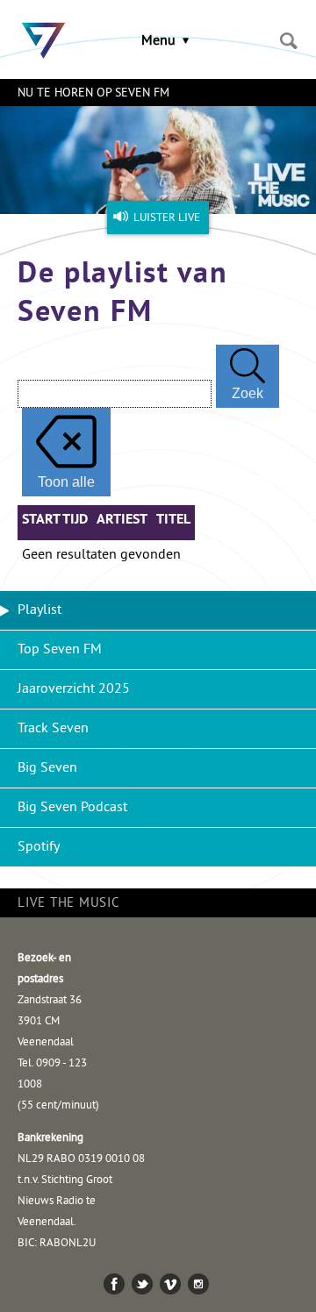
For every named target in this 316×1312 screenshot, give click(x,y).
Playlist (39, 610)
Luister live (166, 218)
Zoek (289, 41)
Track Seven (53, 729)
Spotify (39, 847)
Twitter (142, 1283)
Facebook (114, 1283)
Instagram (198, 1283)
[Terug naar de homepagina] (39, 31)
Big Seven (47, 768)
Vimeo (170, 1283)
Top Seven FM (60, 650)
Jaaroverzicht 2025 (74, 689)
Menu (158, 41)
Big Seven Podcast (72, 807)
